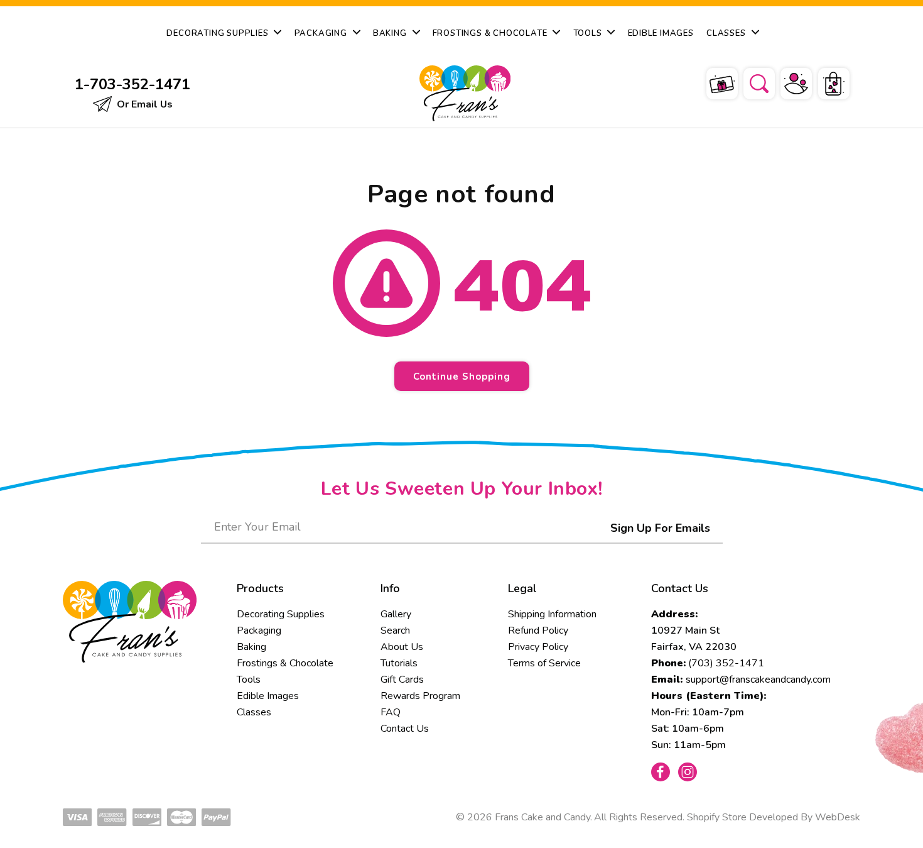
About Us (402, 647)
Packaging (259, 630)
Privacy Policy (538, 647)
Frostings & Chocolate (285, 663)
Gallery (396, 614)
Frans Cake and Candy (542, 817)
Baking (251, 647)
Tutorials (399, 663)
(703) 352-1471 (726, 663)
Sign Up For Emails (660, 528)
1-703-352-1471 (132, 84)
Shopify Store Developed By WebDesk (773, 817)
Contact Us (405, 728)
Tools (249, 679)
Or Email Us (143, 104)
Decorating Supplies (281, 614)
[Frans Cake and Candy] (462, 93)
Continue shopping (461, 376)
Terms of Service (544, 663)
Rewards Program (420, 696)
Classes (254, 712)
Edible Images (268, 696)
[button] (751, 82)
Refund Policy (538, 630)
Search (395, 630)
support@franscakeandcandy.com (758, 679)
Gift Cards (402, 679)
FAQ (391, 712)
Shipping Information (552, 614)
